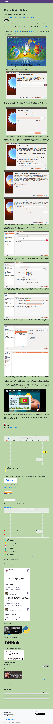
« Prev (9, 438)
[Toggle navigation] (47, 2)
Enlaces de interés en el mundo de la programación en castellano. (11, 719)
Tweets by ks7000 (7, 686)
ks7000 (24, 17)
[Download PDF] (5, 22)
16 (31, 696)
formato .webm (28, 383)
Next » (44, 438)
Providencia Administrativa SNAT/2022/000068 (15, 506)
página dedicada (40, 25)
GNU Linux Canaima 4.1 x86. (15, 14)
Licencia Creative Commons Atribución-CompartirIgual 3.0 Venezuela (17, 665)
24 (36, 697)
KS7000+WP (7, 1)
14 (17, 696)
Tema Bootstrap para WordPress (18, 722)
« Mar (5, 703)
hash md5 (47, 26)
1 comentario (31, 17)
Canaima (11, 427)
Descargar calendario (8, 507)
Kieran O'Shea (32, 473)
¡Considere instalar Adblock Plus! (10, 487)
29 (24, 699)
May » (8, 703)
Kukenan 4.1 (16, 427)
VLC (24, 384)
